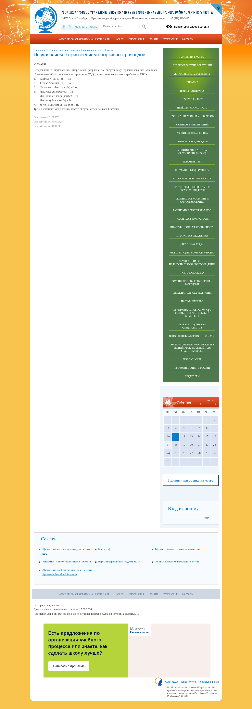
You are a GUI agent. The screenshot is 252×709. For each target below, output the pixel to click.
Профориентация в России (192, 368)
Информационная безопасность (192, 227)
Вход (206, 517)
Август (211, 400)
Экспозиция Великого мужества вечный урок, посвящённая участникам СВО (192, 347)
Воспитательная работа (192, 133)
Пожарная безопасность (192, 218)
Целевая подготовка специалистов (192, 326)
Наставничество (192, 301)
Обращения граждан (192, 57)
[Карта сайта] (70, 27)
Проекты (153, 38)
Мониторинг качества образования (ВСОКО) (192, 152)
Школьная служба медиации (192, 292)
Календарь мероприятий (192, 124)
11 (175, 436)
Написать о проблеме (69, 666)
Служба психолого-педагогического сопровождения (192, 263)
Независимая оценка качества (190, 480)
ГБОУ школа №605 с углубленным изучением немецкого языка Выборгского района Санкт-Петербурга (137, 13)
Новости (108, 50)
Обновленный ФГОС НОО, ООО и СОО (192, 336)
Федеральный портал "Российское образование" (178, 549)
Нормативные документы (192, 170)
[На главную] (64, 27)
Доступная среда (192, 244)
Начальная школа (192, 90)
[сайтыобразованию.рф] (216, 10)
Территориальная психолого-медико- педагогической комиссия (192, 312)
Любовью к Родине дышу (192, 141)
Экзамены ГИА (192, 161)
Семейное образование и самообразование (192, 200)
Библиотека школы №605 (192, 235)
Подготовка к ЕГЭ (192, 272)
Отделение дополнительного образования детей (74, 50)
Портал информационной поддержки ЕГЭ (119, 561)
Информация (136, 38)
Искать (143, 27)
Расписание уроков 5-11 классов (192, 116)
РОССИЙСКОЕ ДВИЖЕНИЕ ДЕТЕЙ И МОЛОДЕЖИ (192, 283)
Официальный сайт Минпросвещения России (177, 561)
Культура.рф (104, 549)
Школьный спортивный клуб (192, 178)
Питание (192, 82)
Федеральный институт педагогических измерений (66, 561)
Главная (39, 50)
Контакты (187, 38)
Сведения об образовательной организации (84, 38)
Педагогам (192, 376)
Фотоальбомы (170, 38)
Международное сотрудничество (192, 252)
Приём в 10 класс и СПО (192, 107)
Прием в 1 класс (192, 99)
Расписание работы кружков (192, 210)
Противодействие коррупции (192, 65)
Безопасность (192, 359)
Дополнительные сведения (192, 73)
